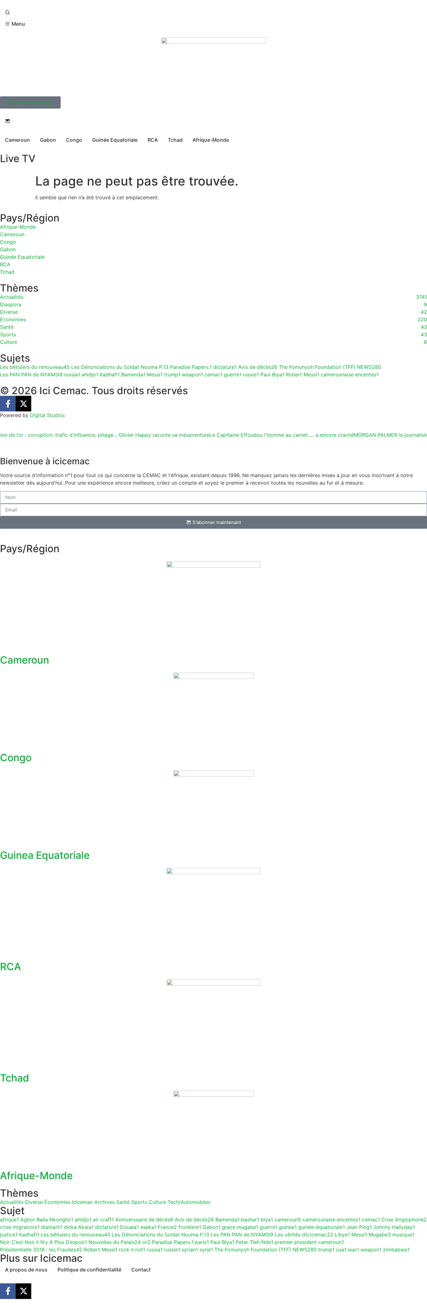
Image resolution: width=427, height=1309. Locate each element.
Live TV (17, 158)
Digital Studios (47, 415)
